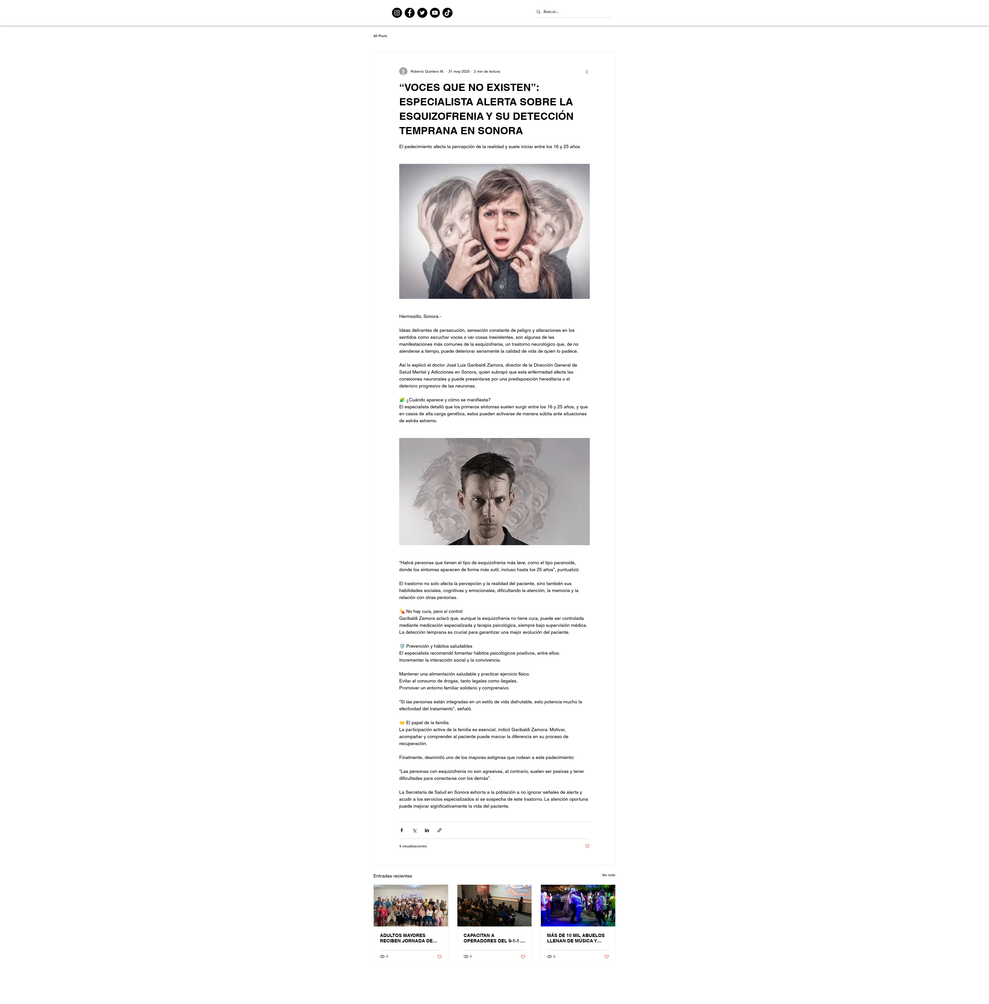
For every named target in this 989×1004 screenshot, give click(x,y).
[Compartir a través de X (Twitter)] (414, 830)
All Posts (380, 36)
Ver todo (609, 875)
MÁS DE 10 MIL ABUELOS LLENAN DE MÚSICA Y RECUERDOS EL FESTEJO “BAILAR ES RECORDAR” (576, 938)
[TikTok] (447, 13)
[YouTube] (435, 13)
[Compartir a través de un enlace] (439, 830)
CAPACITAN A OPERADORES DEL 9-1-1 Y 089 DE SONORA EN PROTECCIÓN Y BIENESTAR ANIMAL (493, 938)
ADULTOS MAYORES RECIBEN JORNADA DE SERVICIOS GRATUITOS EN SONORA (410, 938)
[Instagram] (397, 13)
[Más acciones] (587, 71)
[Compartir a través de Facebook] (401, 830)
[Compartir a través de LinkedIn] (426, 830)
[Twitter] (422, 13)
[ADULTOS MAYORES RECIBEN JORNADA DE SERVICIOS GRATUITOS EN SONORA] (411, 905)
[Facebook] (410, 13)
